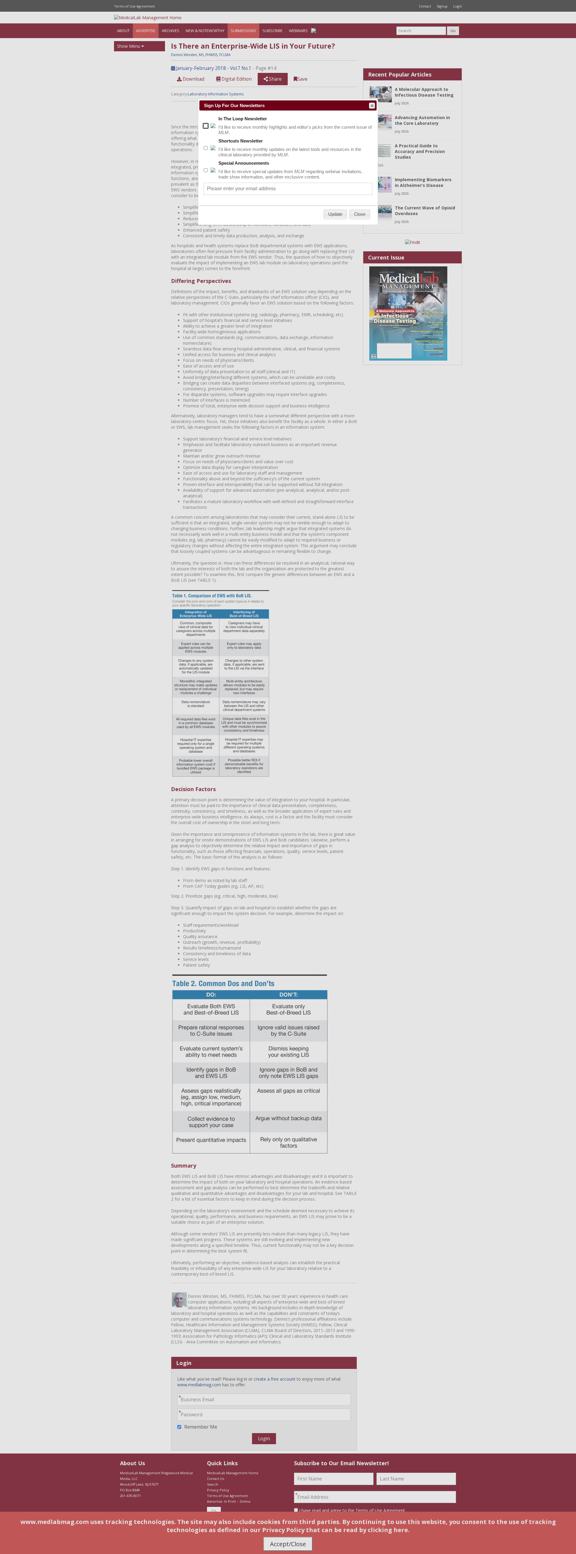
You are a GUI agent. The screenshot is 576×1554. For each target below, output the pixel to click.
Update (335, 214)
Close (372, 106)
